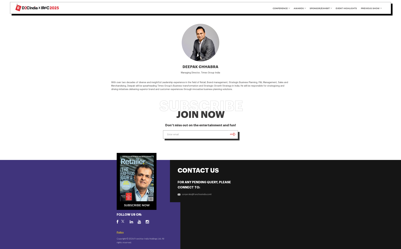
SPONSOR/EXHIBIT (320, 8)
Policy (120, 232)
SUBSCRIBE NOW (137, 205)
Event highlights (346, 8)
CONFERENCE (280, 8)
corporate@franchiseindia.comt (197, 194)
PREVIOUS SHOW (370, 8)
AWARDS (299, 8)
